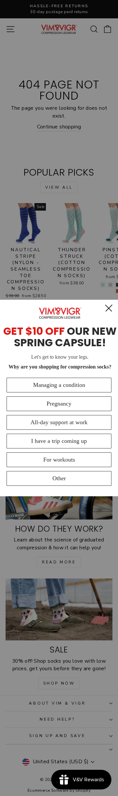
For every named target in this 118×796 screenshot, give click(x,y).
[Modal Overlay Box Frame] (59, 398)
